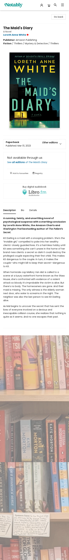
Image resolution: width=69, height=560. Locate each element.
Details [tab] (33, 210)
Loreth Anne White (14, 34)
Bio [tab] (22, 210)
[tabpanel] (34, 272)
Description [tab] (9, 210)
